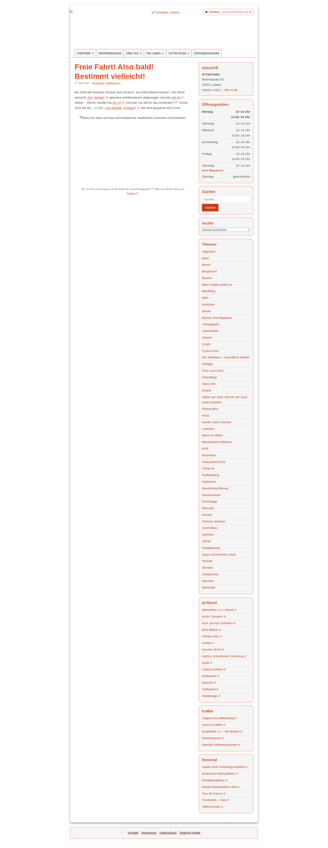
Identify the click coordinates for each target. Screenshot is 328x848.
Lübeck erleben (212, 669)
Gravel (206, 390)
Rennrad (208, 508)
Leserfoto (208, 429)
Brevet (206, 311)
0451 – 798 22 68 (225, 90)
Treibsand (208, 689)
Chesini (207, 337)
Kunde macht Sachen (216, 422)
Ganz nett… (210, 384)
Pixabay (131, 193)
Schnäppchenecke (206, 53)
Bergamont (209, 271)
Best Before (210, 630)
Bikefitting (208, 291)
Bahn (205, 258)
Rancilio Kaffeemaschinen (219, 744)
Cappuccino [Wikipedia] (218, 718)
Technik (207, 561)
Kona (205, 415)
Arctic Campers (212, 616)
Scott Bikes (209, 528)
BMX (205, 298)
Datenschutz (168, 833)
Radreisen (209, 481)
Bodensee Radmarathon (218, 773)
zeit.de (175, 97)
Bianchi (207, 278)
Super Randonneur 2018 (219, 554)
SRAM (206, 541)
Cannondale (210, 331)
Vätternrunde (211, 806)
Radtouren (209, 676)
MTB (205, 448)
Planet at (208, 468)
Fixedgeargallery (213, 780)
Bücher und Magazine (217, 318)
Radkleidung (210, 475)
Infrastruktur (98, 83)
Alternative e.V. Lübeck (217, 610)
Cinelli (206, 344)
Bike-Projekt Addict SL (217, 284)
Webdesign (209, 696)
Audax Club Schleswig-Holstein (223, 767)
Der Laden (153, 53)
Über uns (132, 53)
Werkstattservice (110, 53)
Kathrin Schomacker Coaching (222, 656)
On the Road (177, 53)
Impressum (148, 833)
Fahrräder (84, 53)
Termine (207, 567)
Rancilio (207, 682)
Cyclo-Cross (210, 351)
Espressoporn (211, 738)
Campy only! (210, 636)
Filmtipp (207, 364)
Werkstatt (208, 587)
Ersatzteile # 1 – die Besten (220, 731)
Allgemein (208, 251)
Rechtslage (209, 501)
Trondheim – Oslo (214, 800)
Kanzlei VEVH (211, 649)
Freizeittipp (209, 377)
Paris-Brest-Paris (213, 462)
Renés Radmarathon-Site (219, 787)
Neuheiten (209, 455)
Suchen (210, 207)
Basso (206, 264)
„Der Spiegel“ (96, 97)
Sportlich (208, 534)
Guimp (206, 643)
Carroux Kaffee (212, 725)
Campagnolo (210, 324)
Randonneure (211, 495)
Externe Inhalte (190, 833)
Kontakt (133, 833)
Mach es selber (212, 435)
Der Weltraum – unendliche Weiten (226, 357)
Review (207, 515)
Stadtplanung (113, 83)
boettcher (208, 304)
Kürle (205, 663)
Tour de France (212, 793)
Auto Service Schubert (217, 623)
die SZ (116, 102)
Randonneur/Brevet (215, 488)
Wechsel (208, 581)
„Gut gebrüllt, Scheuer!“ (120, 108)
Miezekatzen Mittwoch (217, 442)
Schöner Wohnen (214, 521)
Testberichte (210, 574)
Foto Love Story (213, 370)
